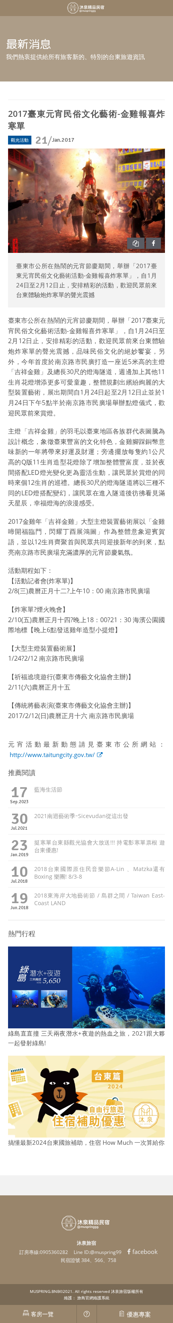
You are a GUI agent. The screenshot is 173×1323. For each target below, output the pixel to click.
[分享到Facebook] (153, 243)
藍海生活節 (48, 789)
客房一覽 (42, 1314)
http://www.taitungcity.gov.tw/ (52, 755)
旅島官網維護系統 (93, 1298)
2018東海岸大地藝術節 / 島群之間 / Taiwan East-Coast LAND (99, 899)
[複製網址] (135, 243)
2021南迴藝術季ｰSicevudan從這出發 (81, 816)
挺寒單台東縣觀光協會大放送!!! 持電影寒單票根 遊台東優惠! (99, 846)
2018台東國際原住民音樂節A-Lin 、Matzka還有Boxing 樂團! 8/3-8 (99, 872)
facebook (145, 1252)
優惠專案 (139, 1314)
